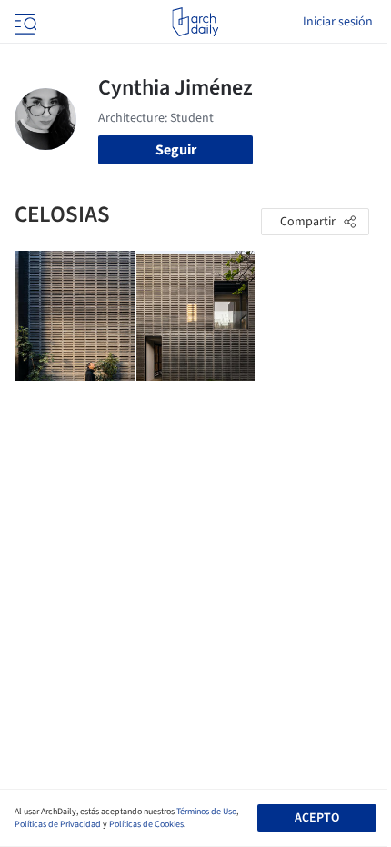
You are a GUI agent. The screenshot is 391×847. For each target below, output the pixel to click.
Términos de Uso (206, 811)
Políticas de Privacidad (58, 824)
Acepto (317, 818)
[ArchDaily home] (195, 21)
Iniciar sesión (338, 21)
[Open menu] (23, 22)
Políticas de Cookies (146, 824)
